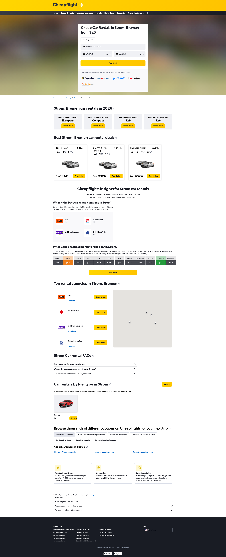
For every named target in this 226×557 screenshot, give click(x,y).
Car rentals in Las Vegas (83, 530)
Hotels (99, 13)
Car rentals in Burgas (59, 538)
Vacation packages (85, 13)
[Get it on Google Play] (107, 554)
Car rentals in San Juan (105, 530)
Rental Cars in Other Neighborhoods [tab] (91, 435)
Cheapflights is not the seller (66, 501)
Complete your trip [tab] (83, 440)
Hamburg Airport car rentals (65, 452)
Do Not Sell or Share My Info (105, 548)
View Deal (73, 418)
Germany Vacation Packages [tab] (105, 440)
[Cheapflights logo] (66, 5)
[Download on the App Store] (118, 554)
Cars (54, 98)
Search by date (67, 13)
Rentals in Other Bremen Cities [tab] (143, 435)
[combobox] (88, 39)
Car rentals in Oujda (59, 535)
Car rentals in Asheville (105, 532)
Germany (68, 98)
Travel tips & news (135, 13)
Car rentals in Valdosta (82, 538)
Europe (61, 98)
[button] (98, 32)
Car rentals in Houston (60, 532)
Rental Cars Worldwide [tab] (118, 435)
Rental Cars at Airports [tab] (64, 435)
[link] (68, 125)
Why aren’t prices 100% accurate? (68, 510)
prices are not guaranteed (100, 495)
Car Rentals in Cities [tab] (63, 440)
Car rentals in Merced (82, 535)
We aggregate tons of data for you (68, 506)
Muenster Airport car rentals (143, 452)
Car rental (121, 13)
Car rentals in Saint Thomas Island (86, 541)
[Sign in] (148, 13)
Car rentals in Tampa (82, 532)
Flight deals (109, 13)
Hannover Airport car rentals (104, 452)
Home (55, 13)
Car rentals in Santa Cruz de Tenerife (63, 530)
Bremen (76, 98)
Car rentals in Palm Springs (106, 535)
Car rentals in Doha (59, 541)
